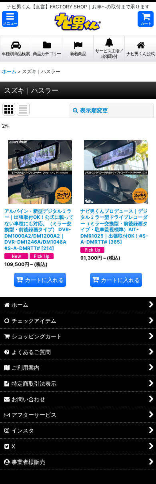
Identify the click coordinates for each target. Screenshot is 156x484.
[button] (10, 19)
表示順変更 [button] (94, 110)
